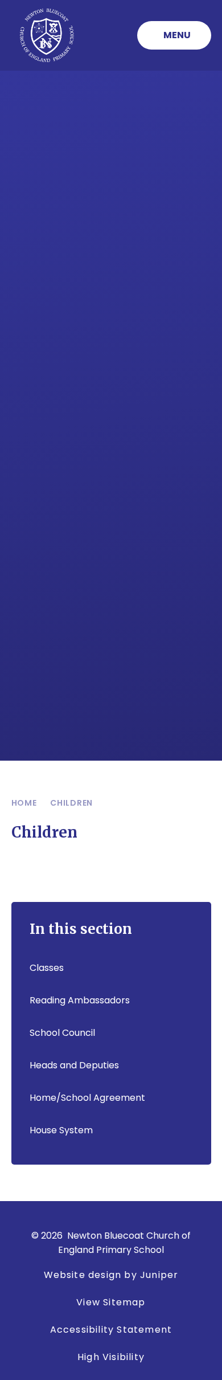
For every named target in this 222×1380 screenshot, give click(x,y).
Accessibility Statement (111, 1329)
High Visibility (111, 1356)
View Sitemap (110, 1302)
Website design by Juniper (111, 1274)
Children (71, 803)
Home (24, 803)
